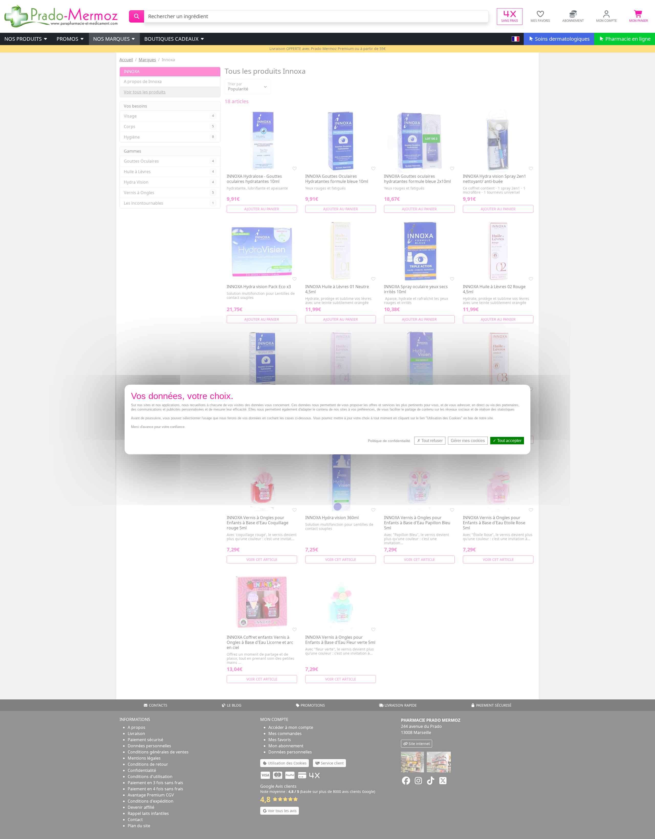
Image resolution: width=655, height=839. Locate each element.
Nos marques (112, 38)
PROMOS (68, 38)
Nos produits (23, 38)
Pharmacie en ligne (627, 38)
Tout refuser (431, 440)
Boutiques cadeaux (172, 38)
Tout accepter (508, 440)
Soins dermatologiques (562, 38)
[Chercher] (136, 16)
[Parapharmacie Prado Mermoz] (62, 16)
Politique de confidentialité (389, 441)
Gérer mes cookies (468, 440)
